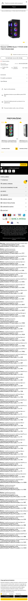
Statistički (11, 593)
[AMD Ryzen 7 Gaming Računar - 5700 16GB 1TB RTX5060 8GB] (9, 130)
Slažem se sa (10, 167)
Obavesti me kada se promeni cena (20, 54)
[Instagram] (5, 171)
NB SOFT (19, 238)
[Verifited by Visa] (12, 222)
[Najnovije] (2, 122)
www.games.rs (9, 238)
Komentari (3, 74)
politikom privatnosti (14, 168)
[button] (5, 68)
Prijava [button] (14, 7)
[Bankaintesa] (17, 218)
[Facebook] (2, 171)
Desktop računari (5, 45)
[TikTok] (13, 171)
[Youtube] (9, 171)
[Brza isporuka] (6, 122)
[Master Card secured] (8, 222)
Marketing (18, 593)
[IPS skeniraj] (18, 222)
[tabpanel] (14, 29)
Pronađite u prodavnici (6, 78)
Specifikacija (4, 81)
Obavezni (4, 593)
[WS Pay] (4, 218)
